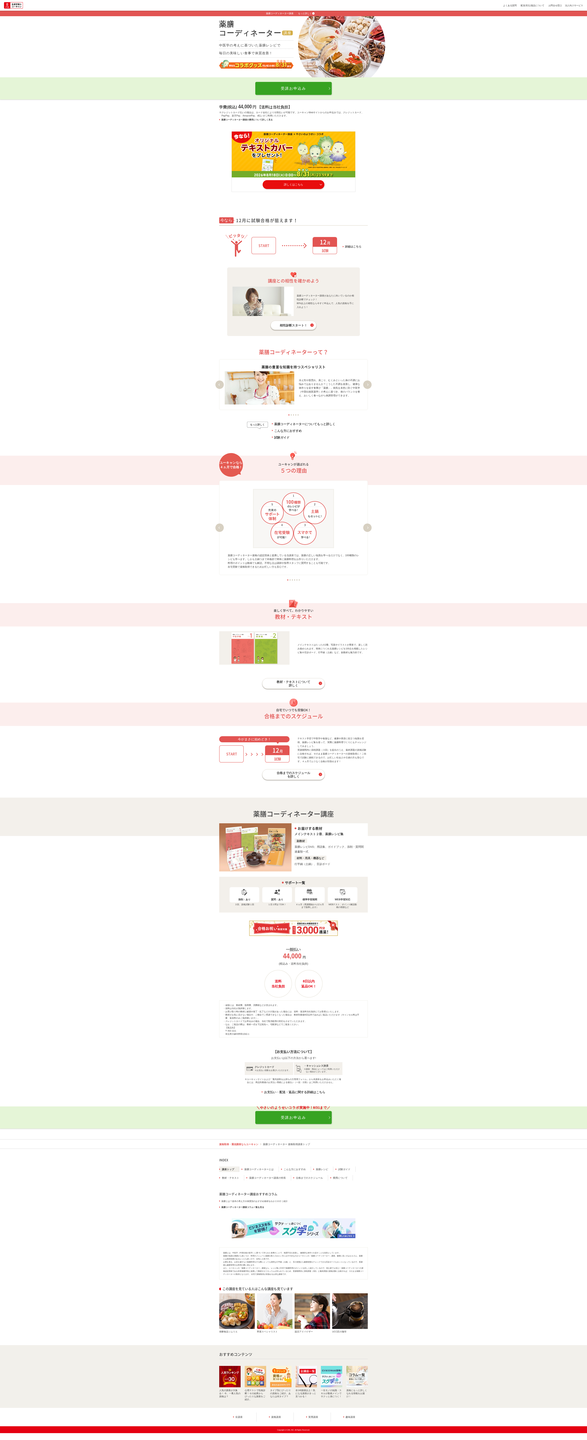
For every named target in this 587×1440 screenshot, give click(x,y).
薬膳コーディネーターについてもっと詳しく (304, 424)
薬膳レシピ (322, 1169)
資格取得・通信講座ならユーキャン (238, 1144)
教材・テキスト (230, 1178)
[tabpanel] (293, 384)
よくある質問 (510, 5)
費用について (340, 1178)
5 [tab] (298, 414)
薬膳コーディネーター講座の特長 (267, 1178)
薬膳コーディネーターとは (259, 1169)
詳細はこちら (353, 246)
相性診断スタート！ (293, 325)
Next (367, 384)
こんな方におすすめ (288, 430)
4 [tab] (295, 414)
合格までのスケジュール (309, 1178)
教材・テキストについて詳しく (293, 683)
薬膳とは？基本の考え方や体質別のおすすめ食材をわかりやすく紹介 (254, 1201)
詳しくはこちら (293, 184)
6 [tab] (299, 579)
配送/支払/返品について (532, 5)
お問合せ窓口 (555, 5)
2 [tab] (291, 414)
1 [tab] (289, 414)
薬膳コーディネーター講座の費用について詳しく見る (247, 119)
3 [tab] (293, 414)
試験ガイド (282, 437)
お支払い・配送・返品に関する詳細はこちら (294, 1092)
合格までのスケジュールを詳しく (293, 774)
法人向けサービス (574, 5)
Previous (219, 384)
